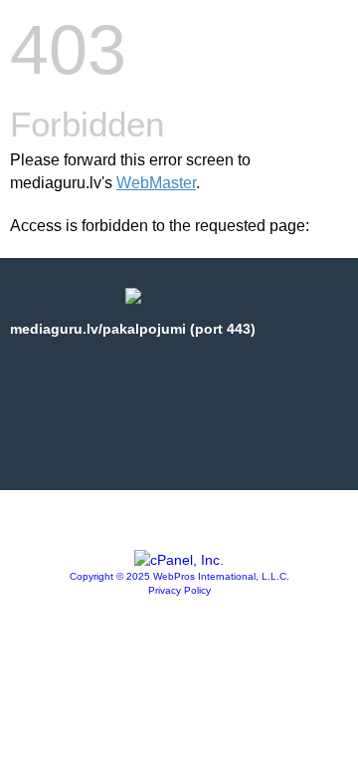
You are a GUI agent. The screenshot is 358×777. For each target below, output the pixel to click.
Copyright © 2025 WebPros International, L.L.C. (179, 576)
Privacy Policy (179, 590)
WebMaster (156, 182)
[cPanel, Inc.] (179, 560)
